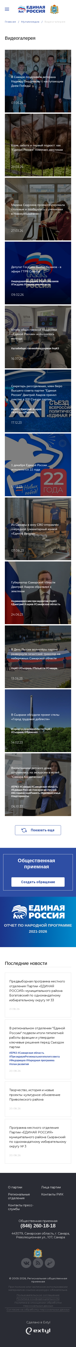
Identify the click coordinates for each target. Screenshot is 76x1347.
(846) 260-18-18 (37, 1225)
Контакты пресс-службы (20, 1207)
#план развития (19, 1064)
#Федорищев (17, 1060)
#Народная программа (40, 1060)
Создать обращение (38, 882)
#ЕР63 (13, 1052)
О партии (15, 1187)
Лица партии (51, 1187)
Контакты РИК (52, 1194)
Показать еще (42, 830)
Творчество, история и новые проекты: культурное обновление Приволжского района (34, 1094)
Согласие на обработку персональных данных (38, 1309)
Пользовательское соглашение (38, 1295)
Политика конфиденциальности (38, 1298)
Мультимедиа (30, 21)
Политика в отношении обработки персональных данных (38, 1304)
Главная (10, 21)
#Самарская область (31, 1052)
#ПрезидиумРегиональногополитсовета (34, 1056)
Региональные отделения (19, 1196)
